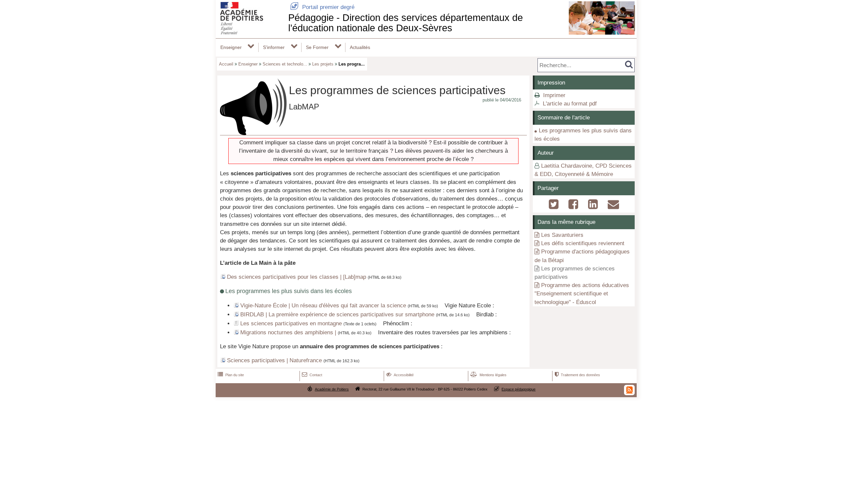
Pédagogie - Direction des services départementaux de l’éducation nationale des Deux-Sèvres (405, 22)
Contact (312, 375)
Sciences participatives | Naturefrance (274, 360)
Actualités (360, 47)
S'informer (274, 47)
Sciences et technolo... (285, 64)
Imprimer (554, 95)
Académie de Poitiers (332, 389)
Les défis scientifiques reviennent (582, 243)
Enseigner (231, 47)
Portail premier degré (322, 7)
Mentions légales (488, 375)
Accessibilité (400, 375)
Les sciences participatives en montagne (291, 323)
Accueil (226, 64)
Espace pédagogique (518, 389)
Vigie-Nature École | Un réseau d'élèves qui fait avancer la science (323, 305)
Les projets (322, 64)
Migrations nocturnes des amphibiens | (288, 332)
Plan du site (231, 375)
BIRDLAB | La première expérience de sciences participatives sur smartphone (337, 314)
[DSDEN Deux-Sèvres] (250, 32)
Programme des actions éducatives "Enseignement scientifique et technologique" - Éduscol (581, 293)
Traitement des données (577, 375)
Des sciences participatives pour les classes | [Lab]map (296, 277)
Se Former (317, 47)
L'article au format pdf (570, 103)
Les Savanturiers (562, 235)
